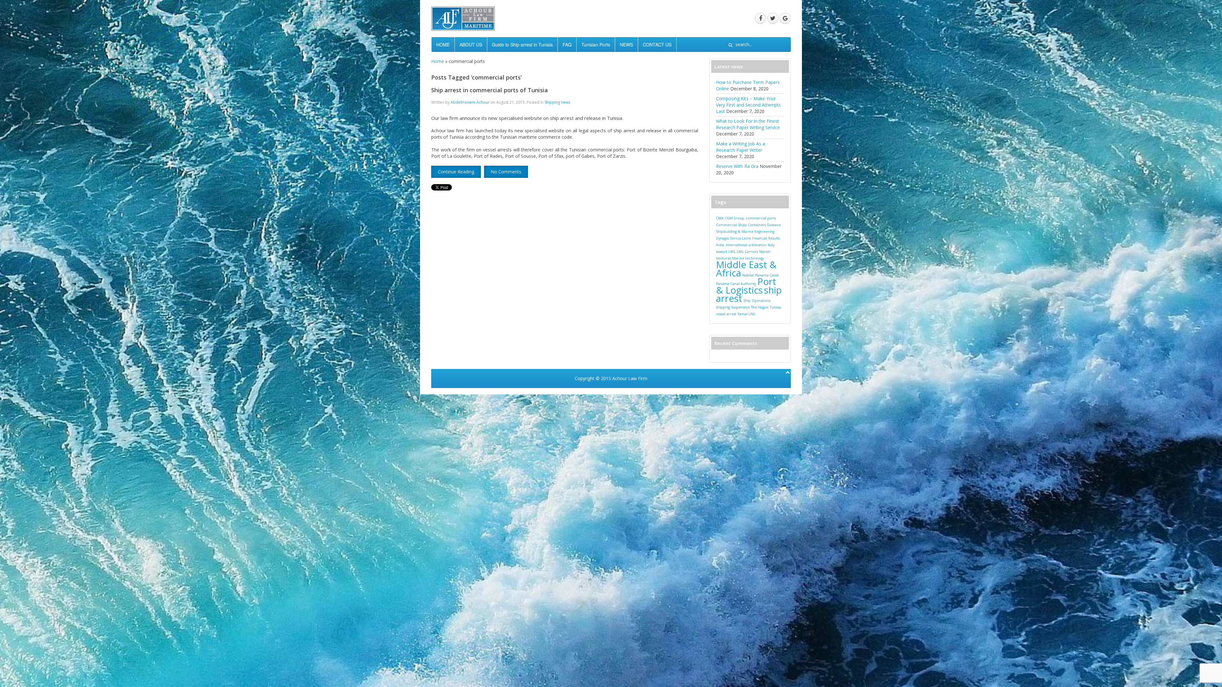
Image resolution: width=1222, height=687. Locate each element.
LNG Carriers (747, 251)
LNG (731, 251)
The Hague (760, 307)
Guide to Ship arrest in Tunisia (522, 44)
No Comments (506, 172)
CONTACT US (657, 44)
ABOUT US (471, 44)
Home (437, 61)
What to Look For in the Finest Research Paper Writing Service (748, 124)
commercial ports (761, 218)
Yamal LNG (746, 314)
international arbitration (746, 245)
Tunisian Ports (595, 44)
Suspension (740, 307)
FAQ (567, 44)
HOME (443, 44)
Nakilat (748, 275)
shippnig (723, 307)
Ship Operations (756, 300)
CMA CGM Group (730, 218)
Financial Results (766, 238)
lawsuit (721, 251)
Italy (771, 245)
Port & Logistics (746, 285)
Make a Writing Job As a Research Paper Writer (740, 147)
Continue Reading (456, 172)
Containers (757, 225)
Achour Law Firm (629, 378)
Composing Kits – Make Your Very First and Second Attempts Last (748, 104)
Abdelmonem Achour (470, 102)
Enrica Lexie (740, 238)
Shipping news (557, 102)
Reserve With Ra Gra (737, 166)
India (720, 245)
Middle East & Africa (746, 268)
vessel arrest (726, 314)
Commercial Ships (731, 225)
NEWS (626, 44)
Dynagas (722, 238)
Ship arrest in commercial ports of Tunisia (489, 90)
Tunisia (775, 307)
